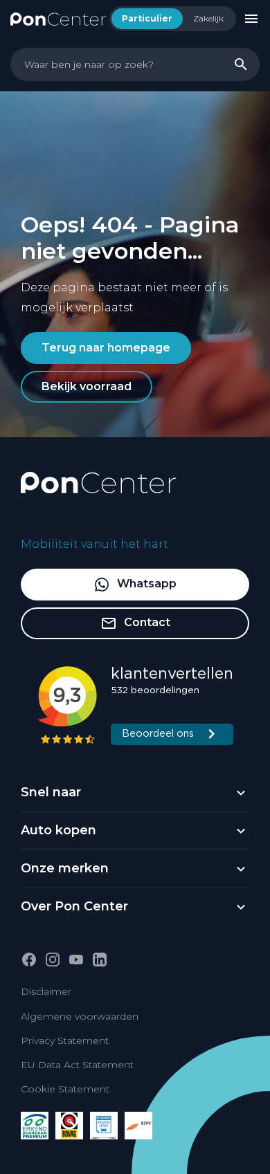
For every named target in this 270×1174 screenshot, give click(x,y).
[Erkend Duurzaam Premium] (34, 1125)
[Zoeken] (241, 64)
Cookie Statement (65, 1089)
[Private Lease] (104, 1125)
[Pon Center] (58, 18)
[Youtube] (76, 959)
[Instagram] (52, 959)
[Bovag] (69, 1125)
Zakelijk (208, 18)
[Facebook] (29, 959)
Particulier (147, 18)
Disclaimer (46, 991)
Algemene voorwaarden (79, 1016)
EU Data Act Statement (77, 1064)
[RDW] (138, 1125)
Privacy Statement (65, 1040)
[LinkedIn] (99, 959)
